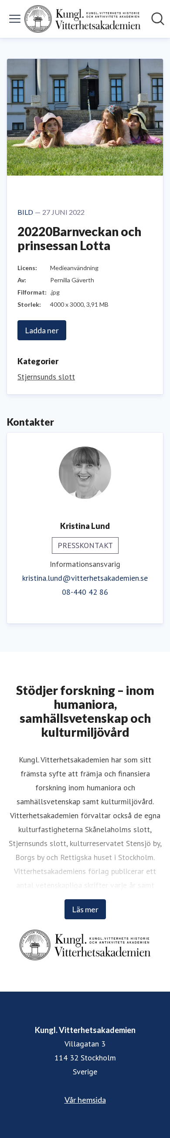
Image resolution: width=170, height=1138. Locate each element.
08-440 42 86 (85, 592)
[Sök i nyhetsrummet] (158, 19)
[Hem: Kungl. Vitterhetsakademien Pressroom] (82, 19)
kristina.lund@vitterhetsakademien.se (85, 578)
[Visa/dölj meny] (14, 18)
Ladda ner (42, 330)
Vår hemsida (85, 1099)
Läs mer (85, 909)
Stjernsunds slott (46, 377)
